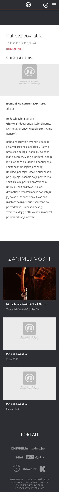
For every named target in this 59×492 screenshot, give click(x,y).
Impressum (16, 479)
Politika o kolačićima (29, 485)
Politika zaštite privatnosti (29, 482)
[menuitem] (46, 5)
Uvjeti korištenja (38, 479)
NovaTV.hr (30, 5)
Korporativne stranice (29, 488)
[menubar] (46, 5)
